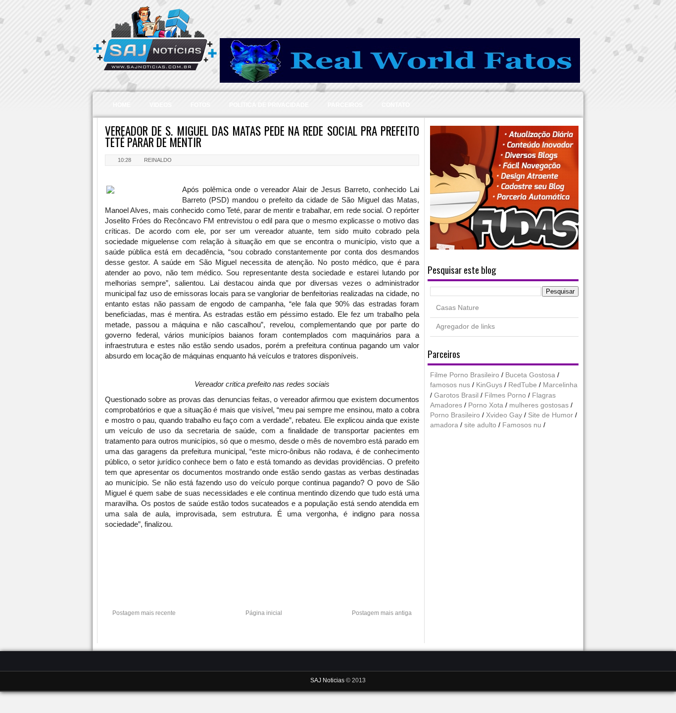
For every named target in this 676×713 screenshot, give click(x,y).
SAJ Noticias (328, 680)
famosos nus (450, 385)
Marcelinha (560, 385)
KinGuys (489, 385)
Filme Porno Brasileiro (464, 375)
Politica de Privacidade (269, 105)
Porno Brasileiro (455, 415)
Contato (396, 105)
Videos (160, 105)
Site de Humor (550, 415)
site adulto (480, 425)
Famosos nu (521, 425)
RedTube (522, 385)
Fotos (200, 105)
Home (122, 105)
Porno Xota (485, 405)
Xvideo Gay (504, 415)
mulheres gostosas (539, 405)
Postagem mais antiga (382, 613)
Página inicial (263, 613)
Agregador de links (465, 326)
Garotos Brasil (456, 395)
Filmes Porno (505, 395)
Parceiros (345, 105)
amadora (444, 425)
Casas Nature (457, 307)
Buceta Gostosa (530, 375)
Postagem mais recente (144, 613)
